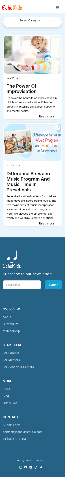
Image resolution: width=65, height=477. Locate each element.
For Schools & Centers (18, 367)
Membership (11, 331)
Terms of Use (41, 460)
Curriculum (10, 324)
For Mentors (11, 360)
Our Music (10, 403)
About (7, 317)
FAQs (6, 389)
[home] (12, 7)
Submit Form (11, 425)
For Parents (11, 353)
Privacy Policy (24, 460)
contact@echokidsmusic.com (22, 432)
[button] (57, 7)
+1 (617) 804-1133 (15, 439)
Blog (6, 396)
